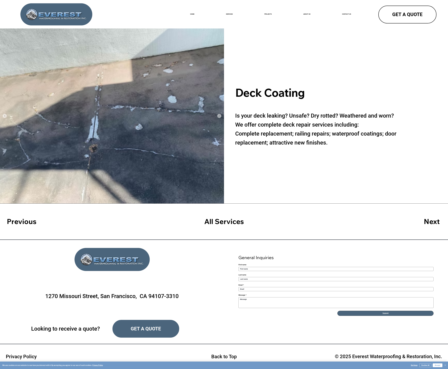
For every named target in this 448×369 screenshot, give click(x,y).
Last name (242, 275)
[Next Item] (219, 116)
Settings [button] (414, 365)
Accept (437, 365)
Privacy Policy (21, 356)
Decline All (425, 365)
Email (241, 285)
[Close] (445, 365)
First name (242, 265)
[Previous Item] (5, 116)
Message (242, 295)
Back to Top (224, 356)
